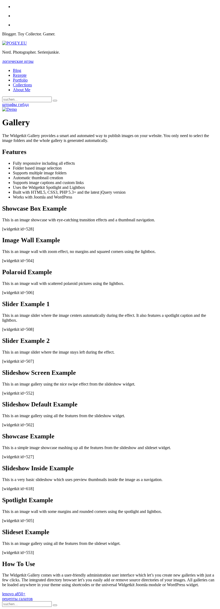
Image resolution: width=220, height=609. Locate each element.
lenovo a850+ (13, 594)
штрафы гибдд (15, 104)
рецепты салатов (17, 598)
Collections (22, 85)
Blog (17, 70)
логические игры (18, 61)
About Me (21, 89)
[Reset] (55, 100)
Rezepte (20, 75)
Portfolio (20, 80)
